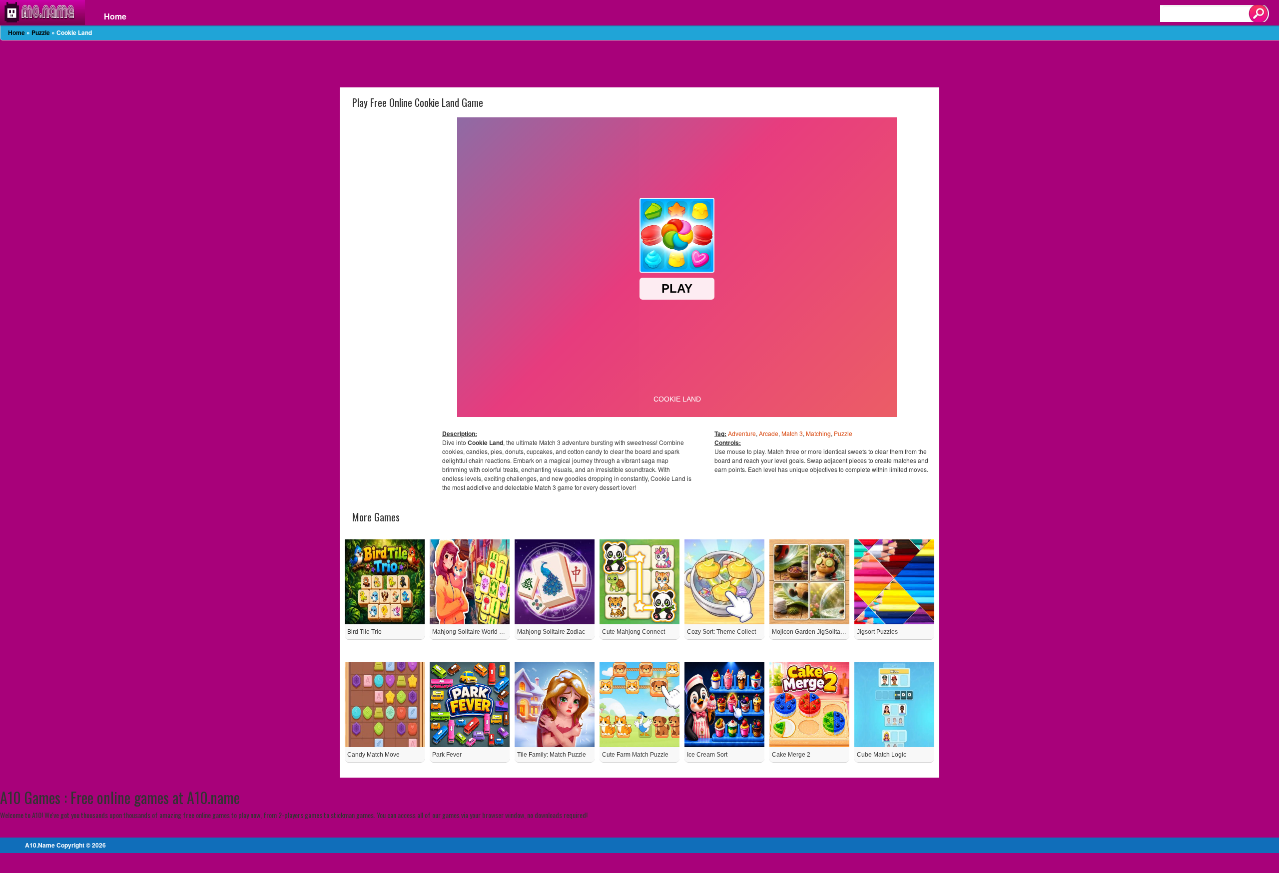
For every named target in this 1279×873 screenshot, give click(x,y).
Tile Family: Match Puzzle (551, 754)
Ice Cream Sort (707, 754)
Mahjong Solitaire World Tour (471, 631)
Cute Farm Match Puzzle (635, 754)
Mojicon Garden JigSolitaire (809, 631)
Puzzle (40, 32)
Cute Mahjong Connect (633, 631)
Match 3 (792, 433)
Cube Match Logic (881, 754)
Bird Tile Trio (364, 631)
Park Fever (447, 754)
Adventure (742, 433)
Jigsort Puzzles (877, 631)
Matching (818, 433)
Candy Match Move (373, 754)
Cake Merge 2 (791, 754)
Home (115, 16)
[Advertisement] (639, 62)
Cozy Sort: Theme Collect (721, 631)
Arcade (768, 433)
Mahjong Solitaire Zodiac (551, 631)
